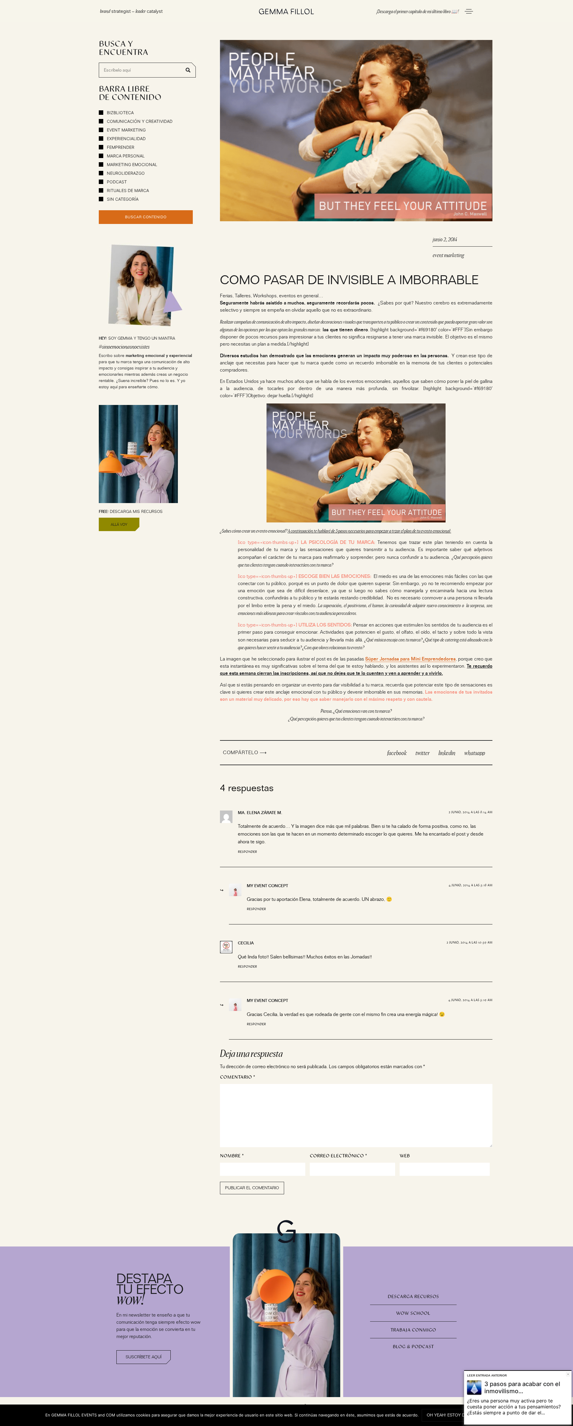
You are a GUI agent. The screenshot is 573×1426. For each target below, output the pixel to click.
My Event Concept (267, 885)
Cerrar (568, 1374)
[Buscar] (188, 70)
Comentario (237, 1077)
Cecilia (246, 943)
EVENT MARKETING (126, 129)
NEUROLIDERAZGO (125, 173)
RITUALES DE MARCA (127, 190)
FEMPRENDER (120, 147)
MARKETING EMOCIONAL (131, 164)
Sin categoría (122, 199)
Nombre (232, 1155)
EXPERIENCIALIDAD (126, 138)
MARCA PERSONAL (125, 155)
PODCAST (116, 181)
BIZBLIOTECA (120, 112)
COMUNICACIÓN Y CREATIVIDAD (139, 121)
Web (405, 1155)
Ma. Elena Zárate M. (260, 812)
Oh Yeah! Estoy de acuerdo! (458, 1415)
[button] (397, 753)
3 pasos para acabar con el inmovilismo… (522, 1387)
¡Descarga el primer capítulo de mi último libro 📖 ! (417, 11)
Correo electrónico (338, 1155)
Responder (247, 851)
